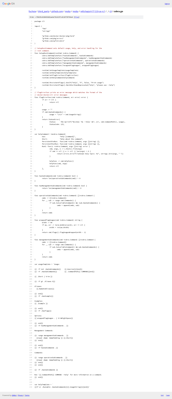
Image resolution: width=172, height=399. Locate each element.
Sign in (167, 4)
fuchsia (32, 11)
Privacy (20, 395)
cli (111, 11)
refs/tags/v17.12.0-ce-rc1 (92, 11)
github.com (57, 11)
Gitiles (14, 395)
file (77, 17)
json (168, 395)
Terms (27, 395)
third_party (43, 11)
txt (162, 395)
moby (68, 11)
